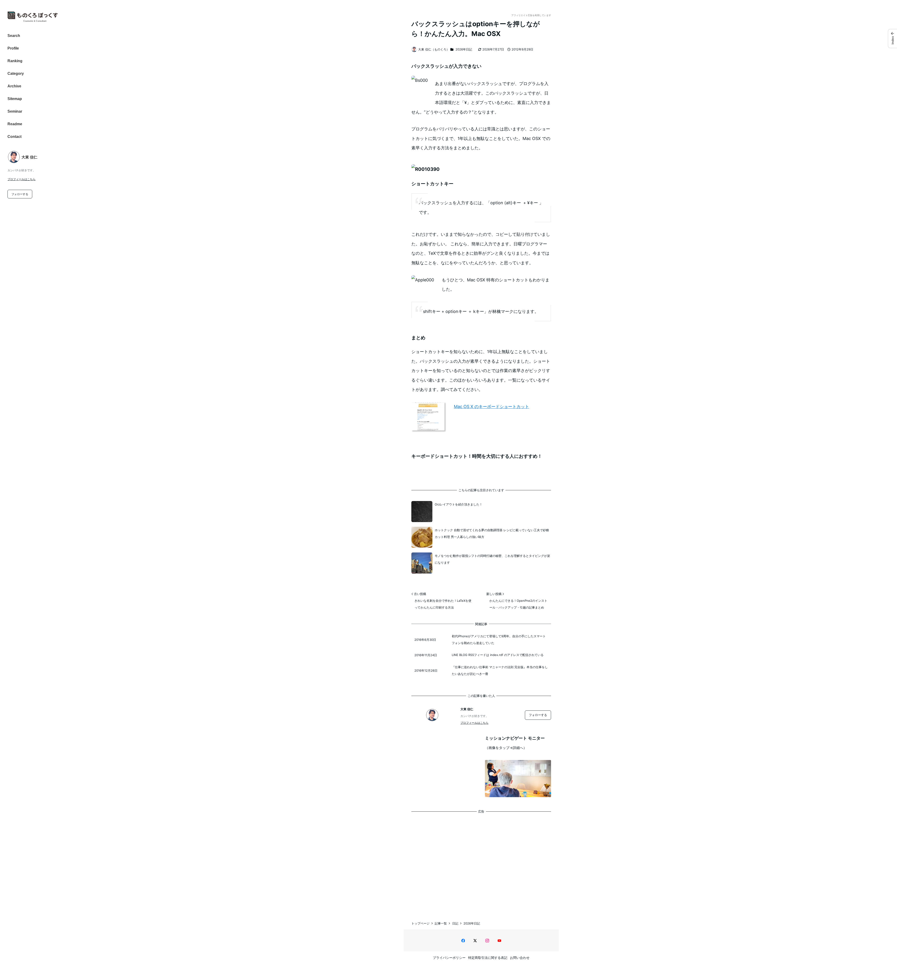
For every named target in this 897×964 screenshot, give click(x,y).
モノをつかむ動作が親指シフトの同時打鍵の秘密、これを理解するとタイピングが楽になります (492, 559)
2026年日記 (464, 49)
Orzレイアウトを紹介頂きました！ (458, 504)
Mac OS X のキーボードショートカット (491, 406)
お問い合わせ (520, 958)
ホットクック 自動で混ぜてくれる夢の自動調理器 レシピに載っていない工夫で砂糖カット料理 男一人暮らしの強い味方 (492, 533)
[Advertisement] (481, 862)
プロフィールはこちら (21, 179)
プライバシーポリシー (449, 958)
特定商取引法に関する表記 (487, 958)
